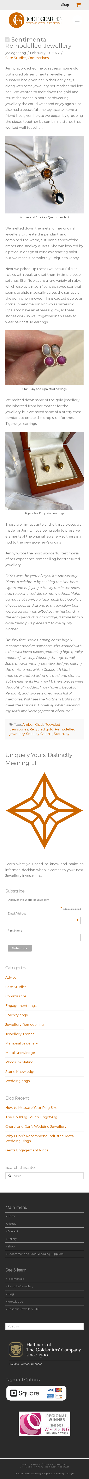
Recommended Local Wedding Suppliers (35, 1254)
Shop (11, 1246)
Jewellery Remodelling (24, 1025)
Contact (12, 1231)
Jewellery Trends (19, 1034)
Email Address (43, 914)
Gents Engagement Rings (26, 1150)
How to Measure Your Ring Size (31, 1108)
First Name (15, 930)
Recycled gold (41, 729)
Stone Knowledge (20, 1072)
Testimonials (15, 1278)
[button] (77, 20)
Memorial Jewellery (21, 1043)
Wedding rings (17, 1081)
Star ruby (62, 734)
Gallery (12, 1238)
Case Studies (15, 58)
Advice (10, 977)
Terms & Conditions (55, 1464)
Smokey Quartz (39, 734)
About (11, 1223)
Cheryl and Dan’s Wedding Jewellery (35, 1127)
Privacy (35, 1464)
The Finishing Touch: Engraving (31, 1117)
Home (11, 1216)
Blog (10, 1294)
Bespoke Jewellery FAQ (23, 1309)
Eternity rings (16, 1015)
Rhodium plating (19, 1062)
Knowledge (15, 1301)
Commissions (38, 58)
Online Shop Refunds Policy (39, 1467)
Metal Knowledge (20, 1053)
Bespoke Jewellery (20, 1286)
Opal (39, 725)
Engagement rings (20, 1006)
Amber (28, 725)
